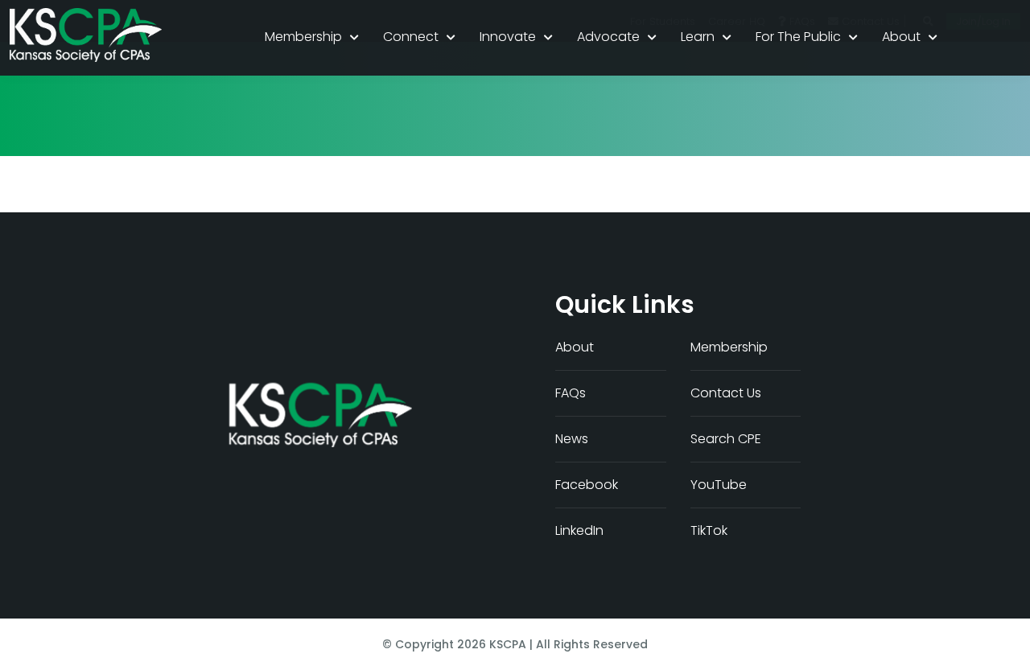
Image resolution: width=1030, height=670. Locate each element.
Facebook (586, 484)
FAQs (570, 393)
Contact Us (725, 393)
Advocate (608, 36)
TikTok (708, 530)
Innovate (508, 36)
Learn (698, 36)
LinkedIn (579, 530)
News (571, 439)
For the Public (798, 36)
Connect (411, 36)
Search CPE (725, 439)
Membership (303, 36)
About (901, 36)
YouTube (718, 484)
